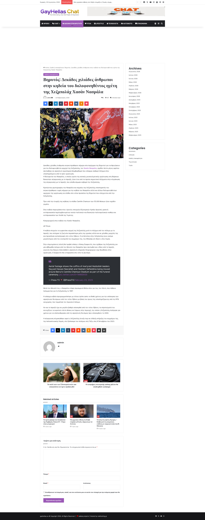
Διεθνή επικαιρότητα (73, 23)
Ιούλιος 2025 (133, 117)
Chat (56, 23)
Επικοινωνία (142, 23)
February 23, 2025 (84, 280)
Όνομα (46, 474)
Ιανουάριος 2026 (134, 96)
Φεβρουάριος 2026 (135, 93)
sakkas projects (84, 516)
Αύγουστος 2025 (134, 114)
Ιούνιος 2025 (133, 121)
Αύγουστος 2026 (134, 71)
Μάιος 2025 (133, 124)
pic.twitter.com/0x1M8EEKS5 (73, 274)
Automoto (127, 23)
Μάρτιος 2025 (133, 131)
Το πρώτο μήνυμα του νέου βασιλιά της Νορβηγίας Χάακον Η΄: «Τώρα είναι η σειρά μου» (54, 422)
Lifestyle (100, 23)
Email (45, 483)
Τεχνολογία (113, 23)
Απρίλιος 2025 (133, 128)
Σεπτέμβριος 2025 (135, 110)
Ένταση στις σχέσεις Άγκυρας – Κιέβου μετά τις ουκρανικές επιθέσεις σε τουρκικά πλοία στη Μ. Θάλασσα (108, 423)
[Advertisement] (102, 45)
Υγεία (88, 23)
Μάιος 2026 (133, 82)
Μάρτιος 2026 (133, 89)
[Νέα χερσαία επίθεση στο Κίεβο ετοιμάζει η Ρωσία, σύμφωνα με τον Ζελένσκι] (82, 411)
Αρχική (46, 23)
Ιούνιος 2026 (133, 78)
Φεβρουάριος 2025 (135, 135)
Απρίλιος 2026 (133, 85)
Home (47, 67)
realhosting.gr (102, 516)
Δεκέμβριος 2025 (134, 100)
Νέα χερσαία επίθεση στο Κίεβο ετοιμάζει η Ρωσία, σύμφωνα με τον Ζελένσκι (99, 2)
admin (49, 97)
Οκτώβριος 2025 (134, 107)
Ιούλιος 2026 (133, 75)
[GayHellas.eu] (60, 12)
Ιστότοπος (87, 483)
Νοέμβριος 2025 (134, 103)
